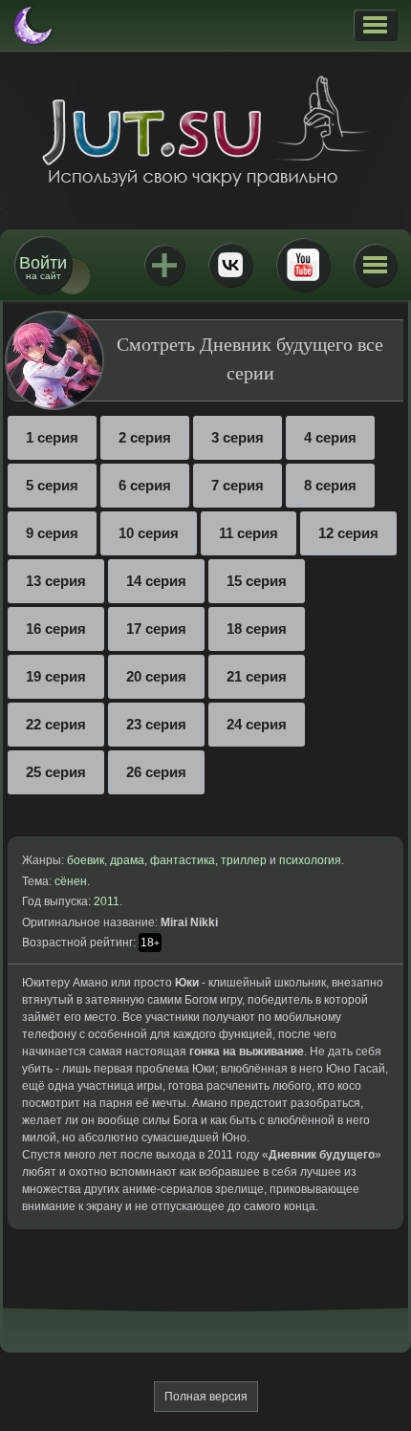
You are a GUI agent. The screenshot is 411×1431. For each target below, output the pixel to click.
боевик (85, 860)
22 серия (56, 724)
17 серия (156, 628)
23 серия (156, 724)
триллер (244, 860)
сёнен (70, 881)
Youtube (303, 265)
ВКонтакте (230, 265)
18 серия (257, 628)
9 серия (52, 533)
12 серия (348, 533)
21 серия (257, 676)
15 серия (257, 581)
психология (310, 860)
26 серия (156, 772)
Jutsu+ (164, 265)
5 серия (52, 485)
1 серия (52, 437)
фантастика (182, 860)
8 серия (330, 485)
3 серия (237, 437)
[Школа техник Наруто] (205, 131)
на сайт (43, 267)
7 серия (237, 485)
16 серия (56, 628)
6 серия (145, 485)
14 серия (156, 581)
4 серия (330, 437)
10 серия (149, 533)
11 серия (248, 533)
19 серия (56, 676)
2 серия (145, 437)
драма (127, 860)
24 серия (257, 724)
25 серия (56, 772)
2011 (106, 901)
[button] (375, 25)
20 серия (156, 676)
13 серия (56, 581)
